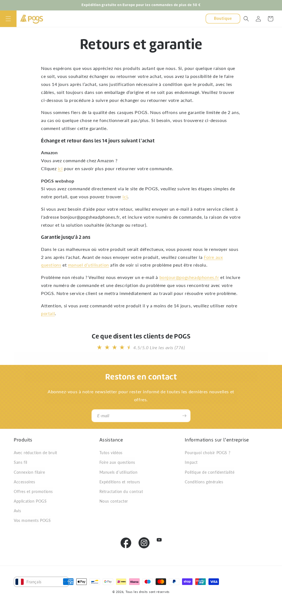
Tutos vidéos (111, 452)
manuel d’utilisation (88, 264)
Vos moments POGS (32, 520)
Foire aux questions (117, 462)
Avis (17, 510)
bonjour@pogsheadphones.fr (189, 277)
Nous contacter (113, 501)
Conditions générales (204, 481)
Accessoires (24, 481)
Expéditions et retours (119, 481)
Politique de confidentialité (209, 472)
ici (60, 168)
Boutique (223, 18)
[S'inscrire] (184, 415)
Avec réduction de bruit (35, 452)
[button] (8, 19)
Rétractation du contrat (121, 491)
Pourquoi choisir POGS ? (207, 452)
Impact (191, 462)
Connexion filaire (29, 472)
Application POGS (30, 501)
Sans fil (20, 462)
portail (48, 313)
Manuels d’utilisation (118, 472)
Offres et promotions (33, 491)
